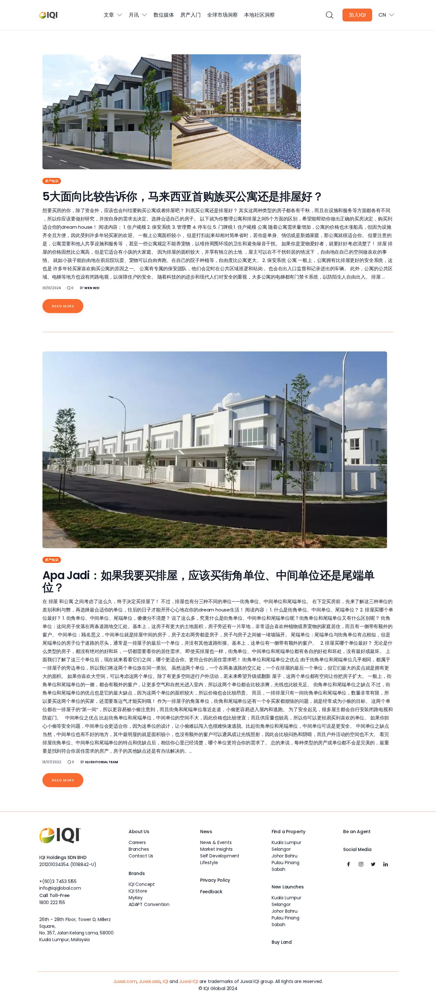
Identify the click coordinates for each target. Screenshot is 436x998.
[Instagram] (361, 864)
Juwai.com (125, 981)
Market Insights (216, 849)
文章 (109, 15)
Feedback (211, 891)
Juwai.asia (150, 981)
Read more (63, 306)
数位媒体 (164, 15)
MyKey (136, 897)
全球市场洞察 (222, 15)
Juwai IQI (188, 981)
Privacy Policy (215, 880)
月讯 (134, 15)
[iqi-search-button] (329, 15)
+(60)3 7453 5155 (58, 881)
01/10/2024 (51, 288)
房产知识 (51, 181)
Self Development (219, 856)
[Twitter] (373, 864)
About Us (139, 831)
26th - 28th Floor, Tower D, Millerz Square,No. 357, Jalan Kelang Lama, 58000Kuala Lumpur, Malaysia (76, 929)
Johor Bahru (284, 856)
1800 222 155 (52, 902)
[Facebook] (348, 864)
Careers (137, 842)
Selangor (281, 849)
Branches (139, 849)
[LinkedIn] (385, 864)
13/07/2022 (51, 762)
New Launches (288, 887)
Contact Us (141, 856)
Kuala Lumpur (286, 842)
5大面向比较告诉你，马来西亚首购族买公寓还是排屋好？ (182, 196)
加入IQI (357, 15)
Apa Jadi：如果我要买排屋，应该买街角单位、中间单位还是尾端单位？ (208, 581)
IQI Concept (142, 884)
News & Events (216, 842)
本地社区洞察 (259, 15)
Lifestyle (209, 862)
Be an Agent (357, 831)
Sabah (278, 869)
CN (382, 15)
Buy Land (282, 942)
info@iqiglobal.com (60, 888)
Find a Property (288, 831)
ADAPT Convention (149, 904)
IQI (165, 981)
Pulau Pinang (285, 862)
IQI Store (138, 891)
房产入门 (190, 15)
